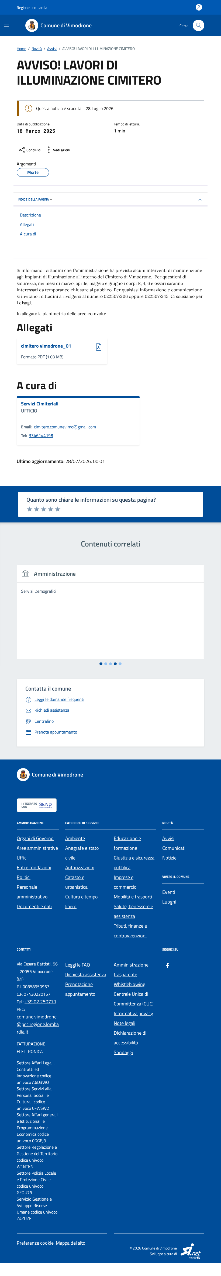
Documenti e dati (34, 906)
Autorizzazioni (79, 867)
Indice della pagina (33, 199)
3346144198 (41, 435)
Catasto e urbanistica (76, 882)
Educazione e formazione (127, 843)
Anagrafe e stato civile (82, 852)
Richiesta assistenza (85, 974)
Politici (23, 877)
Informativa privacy (133, 1013)
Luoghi (169, 901)
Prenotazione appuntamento (80, 989)
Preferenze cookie (35, 1243)
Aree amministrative (37, 848)
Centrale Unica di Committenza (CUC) (134, 998)
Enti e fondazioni (34, 867)
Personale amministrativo (32, 891)
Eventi (168, 892)
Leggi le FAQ (77, 964)
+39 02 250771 (40, 1001)
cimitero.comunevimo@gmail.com (65, 427)
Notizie (169, 857)
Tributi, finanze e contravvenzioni (130, 930)
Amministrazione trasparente (131, 969)
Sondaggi (123, 1052)
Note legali (124, 1023)
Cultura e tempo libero (81, 901)
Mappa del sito (70, 1243)
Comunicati (173, 848)
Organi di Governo (35, 838)
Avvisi (168, 838)
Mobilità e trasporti (133, 896)
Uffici (22, 857)
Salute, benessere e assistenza (133, 911)
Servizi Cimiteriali (39, 404)
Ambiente (75, 838)
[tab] (100, 663)
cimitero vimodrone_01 (46, 346)
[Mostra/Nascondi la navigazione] (6, 25)
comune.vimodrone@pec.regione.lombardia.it (38, 1024)
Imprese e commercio (125, 882)
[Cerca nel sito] (198, 25)
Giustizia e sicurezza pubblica (134, 862)
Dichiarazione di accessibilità (130, 1037)
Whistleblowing (129, 984)
